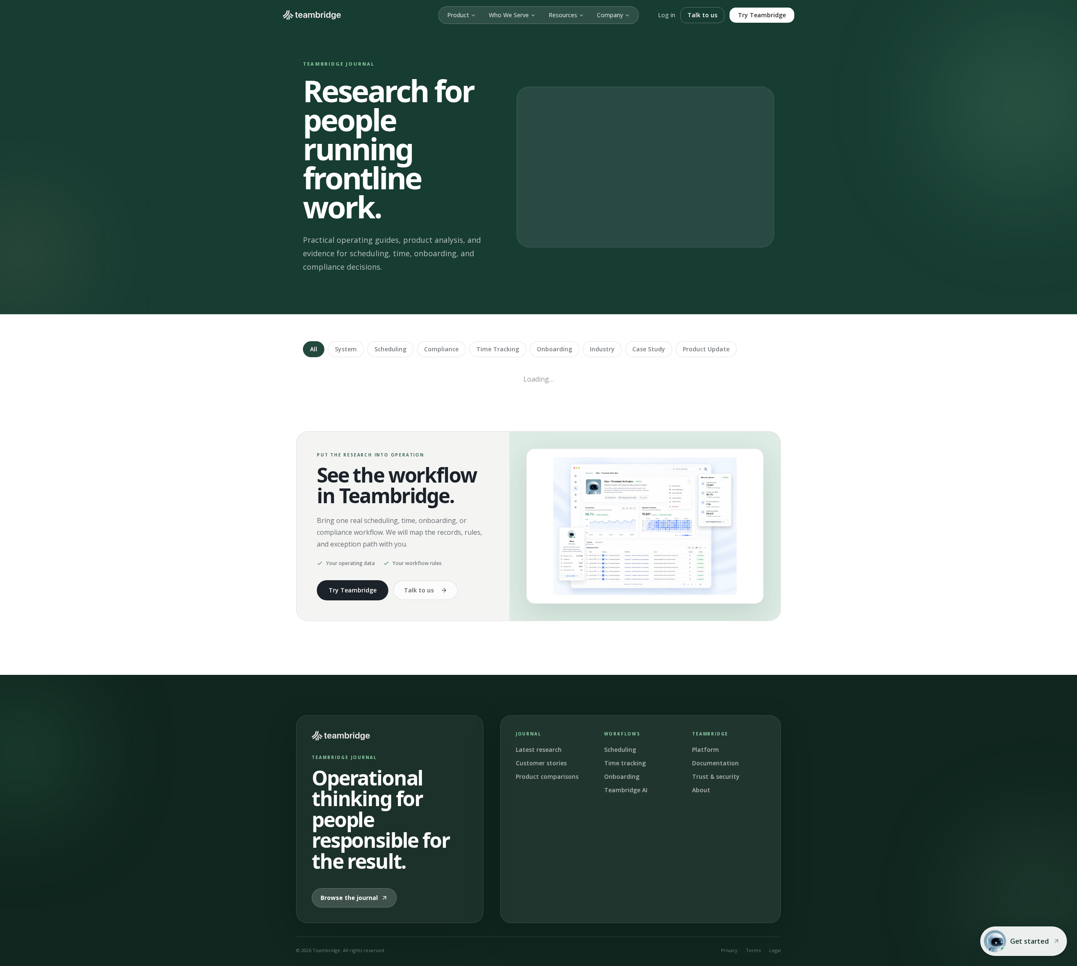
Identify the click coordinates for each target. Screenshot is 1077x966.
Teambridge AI (625, 790)
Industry (602, 349)
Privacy (729, 950)
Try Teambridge (762, 15)
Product (458, 15)
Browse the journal (349, 898)
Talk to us (702, 15)
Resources (563, 15)
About (701, 790)
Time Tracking (497, 349)
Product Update (706, 349)
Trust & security (716, 776)
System (346, 349)
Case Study (648, 349)
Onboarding (554, 349)
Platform (705, 750)
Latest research (539, 750)
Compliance (441, 349)
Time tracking (625, 763)
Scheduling (390, 349)
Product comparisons (547, 776)
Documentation (715, 763)
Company (610, 15)
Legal (775, 950)
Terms (753, 950)
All (313, 349)
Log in (666, 15)
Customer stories (541, 763)
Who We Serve (509, 15)
